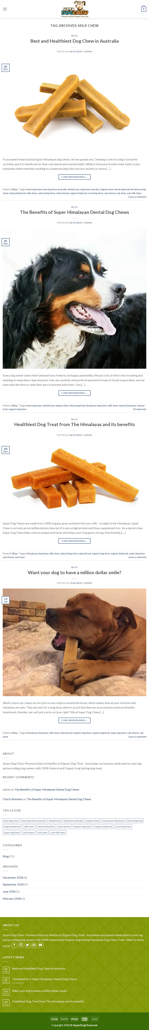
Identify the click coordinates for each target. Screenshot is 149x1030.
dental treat (73, 189)
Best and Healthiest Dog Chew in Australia (74, 41)
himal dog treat (122, 189)
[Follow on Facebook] (14, 945)
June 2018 (9, 891)
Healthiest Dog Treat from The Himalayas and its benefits (74, 424)
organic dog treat (78, 193)
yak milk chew (134, 193)
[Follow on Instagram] (21, 945)
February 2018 (12, 898)
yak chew (121, 193)
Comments (139, 409)
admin (88, 51)
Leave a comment (137, 196)
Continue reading (74, 177)
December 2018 (13, 877)
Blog (74, 35)
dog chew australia (89, 189)
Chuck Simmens (12, 799)
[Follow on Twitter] (28, 945)
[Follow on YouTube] (41, 945)
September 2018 (13, 884)
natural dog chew (46, 193)
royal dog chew (95, 193)
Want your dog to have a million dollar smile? (74, 572)
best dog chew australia (55, 189)
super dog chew (137, 553)
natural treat (62, 193)
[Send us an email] (34, 945)
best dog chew (34, 189)
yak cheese (110, 193)
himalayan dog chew (96, 405)
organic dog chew (17, 409)
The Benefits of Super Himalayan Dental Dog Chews (74, 212)
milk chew (32, 193)
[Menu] (5, 9)
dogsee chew (107, 189)
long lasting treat (17, 193)
